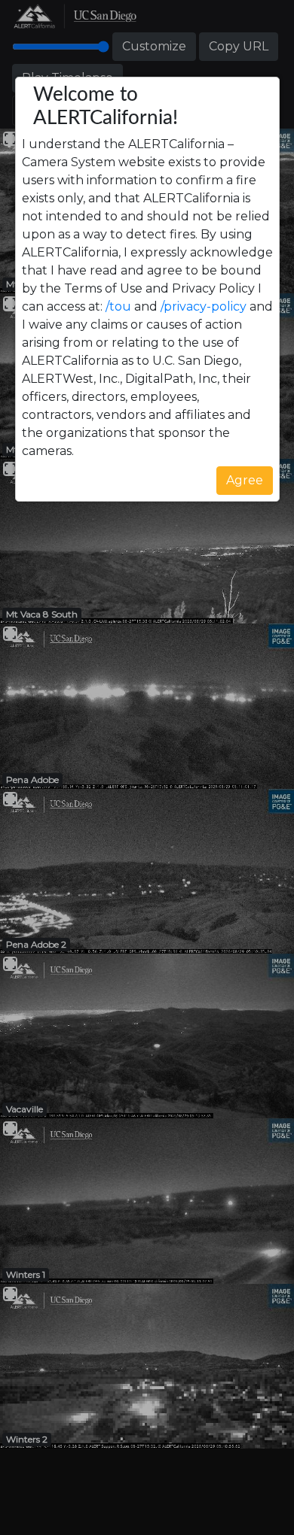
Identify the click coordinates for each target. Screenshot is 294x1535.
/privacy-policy (204, 306)
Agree (244, 480)
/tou (118, 306)
